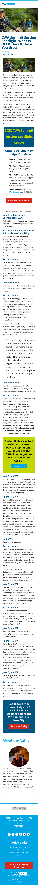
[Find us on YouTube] (24, 834)
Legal (19, 882)
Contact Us (26, 847)
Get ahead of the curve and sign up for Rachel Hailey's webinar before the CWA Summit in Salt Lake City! (19, 712)
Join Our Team (14, 852)
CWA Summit (15, 54)
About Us (18, 847)
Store (25, 850)
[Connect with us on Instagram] (20, 834)
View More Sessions (19, 200)
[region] (34, 794)
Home (11, 847)
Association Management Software (19, 876)
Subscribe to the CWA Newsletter (19, 865)
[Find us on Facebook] (9, 834)
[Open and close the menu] (25, 4)
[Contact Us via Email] (28, 834)
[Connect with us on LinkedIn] (16, 834)
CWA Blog (5, 54)
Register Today (19, 466)
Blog (19, 850)
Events (14, 850)
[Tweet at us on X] (13, 834)
